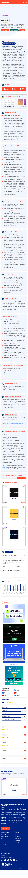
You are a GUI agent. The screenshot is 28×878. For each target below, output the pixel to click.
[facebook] (2, 860)
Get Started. (5, 828)
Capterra (8, 461)
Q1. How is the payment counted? (9, 555)
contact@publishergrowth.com (7, 857)
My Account (17, 832)
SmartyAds (5, 46)
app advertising (21, 51)
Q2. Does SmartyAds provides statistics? (11, 566)
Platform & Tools (6, 6)
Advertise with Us (4, 847)
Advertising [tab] (6, 602)
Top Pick (5, 485)
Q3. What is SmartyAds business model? (11, 570)
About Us (16, 834)
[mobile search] (23, 2)
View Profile (5, 502)
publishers (15, 48)
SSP (16, 115)
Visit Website (4, 30)
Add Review (22, 30)
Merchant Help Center (5, 853)
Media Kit (3, 849)
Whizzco (14, 519)
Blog (2, 838)
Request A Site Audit (14, 30)
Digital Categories (5, 832)
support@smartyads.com (9, 422)
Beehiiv (6, 790)
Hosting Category (4, 836)
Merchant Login (4, 844)
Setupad (14, 498)
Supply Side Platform (13, 6)
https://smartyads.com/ (10, 420)
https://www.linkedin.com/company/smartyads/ (14, 423)
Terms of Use (17, 836)
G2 (16, 459)
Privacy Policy (17, 840)
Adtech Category (4, 834)
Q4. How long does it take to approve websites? (12, 574)
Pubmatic (14, 540)
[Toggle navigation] (26, 2)
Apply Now (23, 502)
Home (2, 6)
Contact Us (17, 842)
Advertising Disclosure (8, 43)
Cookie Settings (18, 838)
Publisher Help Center (5, 851)
